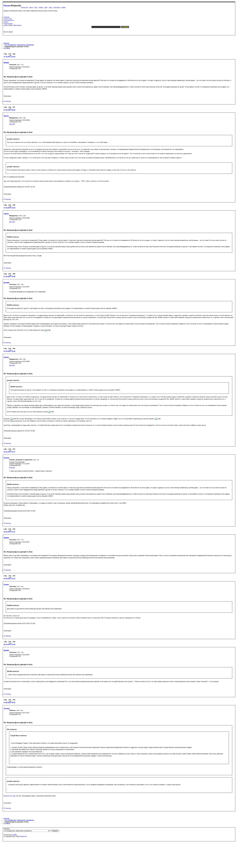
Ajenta (6, 116)
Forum (7, 5)
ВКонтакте (17, 25)
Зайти (6, 25)
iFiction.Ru (24, 7)
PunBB (14, 835)
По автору (7, 101)
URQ (50, 7)
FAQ (35, 7)
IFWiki (41, 7)
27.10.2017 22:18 (9, 208)
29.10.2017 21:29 (9, 644)
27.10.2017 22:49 (9, 276)
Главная (6, 17)
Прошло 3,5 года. (10, 796)
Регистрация (8, 23)
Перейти (7, 829)
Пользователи (9, 20)
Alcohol (7, 709)
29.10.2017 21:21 (9, 578)
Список (6, 43)
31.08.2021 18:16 (9, 702)
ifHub (31, 7)
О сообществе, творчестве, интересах (19, 45)
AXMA (63, 7)
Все (8, 48)
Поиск (6, 22)
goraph (6, 283)
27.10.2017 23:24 (9, 351)
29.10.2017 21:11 (9, 532)
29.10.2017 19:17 (9, 452)
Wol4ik (6, 63)
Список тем (8, 19)
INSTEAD (57, 7)
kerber (6, 585)
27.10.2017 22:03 (9, 57)
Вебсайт (12, 124)
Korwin (6, 458)
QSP (45, 7)
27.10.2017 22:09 (9, 110)
